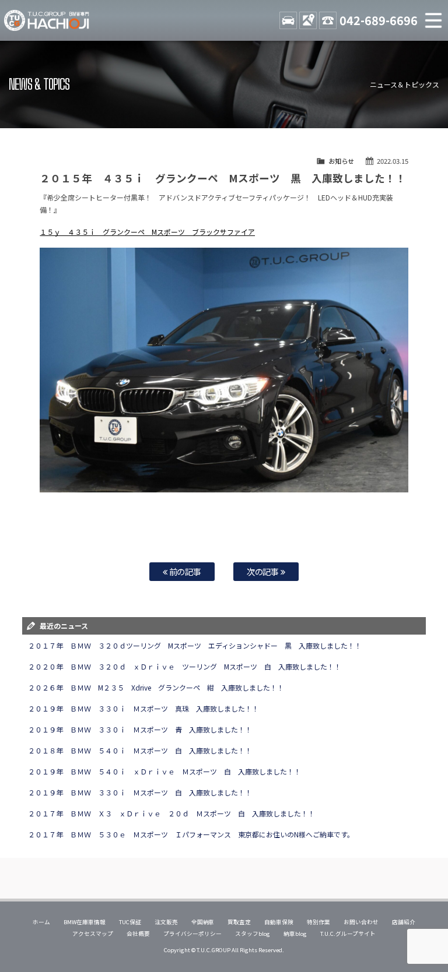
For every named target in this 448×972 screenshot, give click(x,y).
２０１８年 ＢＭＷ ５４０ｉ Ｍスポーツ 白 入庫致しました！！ (140, 750)
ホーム (41, 922)
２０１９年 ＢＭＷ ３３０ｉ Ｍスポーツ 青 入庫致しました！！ (140, 729)
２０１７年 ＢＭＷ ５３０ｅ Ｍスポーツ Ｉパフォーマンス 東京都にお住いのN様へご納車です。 (191, 834)
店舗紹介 (403, 922)
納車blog (295, 933)
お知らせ (341, 160)
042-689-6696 (379, 20)
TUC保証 (130, 922)
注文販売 (166, 922)
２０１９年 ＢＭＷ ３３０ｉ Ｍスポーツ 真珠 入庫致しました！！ (143, 708)
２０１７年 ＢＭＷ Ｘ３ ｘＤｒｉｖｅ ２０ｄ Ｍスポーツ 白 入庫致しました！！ (171, 813)
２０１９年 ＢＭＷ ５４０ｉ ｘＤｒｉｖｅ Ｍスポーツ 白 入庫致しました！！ (164, 771)
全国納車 (203, 922)
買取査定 (239, 922)
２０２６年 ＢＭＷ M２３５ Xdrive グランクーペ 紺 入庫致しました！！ (156, 687)
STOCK (288, 20)
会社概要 (138, 933)
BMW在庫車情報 (85, 922)
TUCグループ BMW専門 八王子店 (46, 20)
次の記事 (264, 571)
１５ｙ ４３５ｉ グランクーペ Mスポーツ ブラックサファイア (147, 232)
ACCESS (308, 20)
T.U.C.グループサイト (348, 933)
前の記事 (184, 571)
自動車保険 (278, 922)
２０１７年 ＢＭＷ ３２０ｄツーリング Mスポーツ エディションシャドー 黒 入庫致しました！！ (194, 645)
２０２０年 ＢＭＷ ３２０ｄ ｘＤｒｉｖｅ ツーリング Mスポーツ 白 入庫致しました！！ (184, 666)
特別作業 (318, 922)
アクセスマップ (92, 933)
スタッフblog (252, 933)
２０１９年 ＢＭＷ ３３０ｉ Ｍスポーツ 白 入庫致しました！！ (140, 792)
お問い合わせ (361, 922)
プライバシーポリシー (192, 933)
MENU (433, 20)
